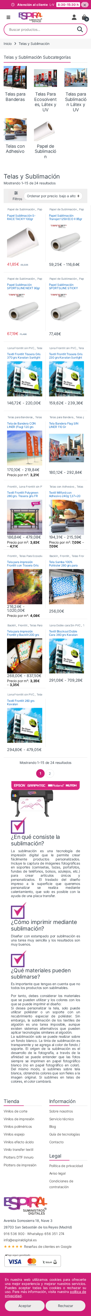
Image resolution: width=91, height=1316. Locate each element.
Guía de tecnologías (64, 1134)
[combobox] (38, 29)
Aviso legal (57, 1173)
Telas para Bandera (61, 417)
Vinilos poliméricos (18, 1126)
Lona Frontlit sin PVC (21, 348)
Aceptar (24, 1306)
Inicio (8, 43)
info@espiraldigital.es (20, 1240)
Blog (52, 1126)
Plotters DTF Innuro (18, 1157)
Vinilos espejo (14, 1134)
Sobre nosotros (61, 1111)
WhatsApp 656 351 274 (45, 1234)
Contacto (56, 1142)
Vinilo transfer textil (18, 1149)
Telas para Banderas (20, 417)
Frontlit (12, 486)
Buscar (80, 29)
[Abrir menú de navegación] (8, 17)
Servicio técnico (61, 1119)
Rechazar (65, 1306)
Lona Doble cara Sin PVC (65, 625)
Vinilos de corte (15, 1111)
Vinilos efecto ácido (19, 1142)
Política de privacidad (66, 1166)
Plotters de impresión (20, 1165)
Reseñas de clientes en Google (38, 1246)
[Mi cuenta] (74, 17)
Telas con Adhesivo (62, 486)
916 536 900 (14, 1234)
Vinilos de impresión (19, 1119)
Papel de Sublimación (21, 209)
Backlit (54, 556)
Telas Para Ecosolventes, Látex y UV (42, 556)
